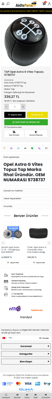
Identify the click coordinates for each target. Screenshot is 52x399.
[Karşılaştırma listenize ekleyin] (26, 148)
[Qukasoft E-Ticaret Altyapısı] (26, 390)
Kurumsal (26, 346)
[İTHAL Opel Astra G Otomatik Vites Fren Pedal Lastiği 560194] (39, 233)
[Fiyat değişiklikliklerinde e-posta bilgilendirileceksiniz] (33, 148)
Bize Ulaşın (26, 361)
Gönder (45, 338)
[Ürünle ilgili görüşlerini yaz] (19, 148)
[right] (49, 243)
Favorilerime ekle (14, 127)
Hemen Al (38, 114)
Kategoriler (26, 353)
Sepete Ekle (16, 114)
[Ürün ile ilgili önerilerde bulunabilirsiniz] (47, 148)
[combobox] (4, 338)
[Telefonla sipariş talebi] (40, 148)
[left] (3, 243)
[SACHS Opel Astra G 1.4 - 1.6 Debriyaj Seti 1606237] (13, 233)
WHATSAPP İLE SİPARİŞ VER (27, 122)
